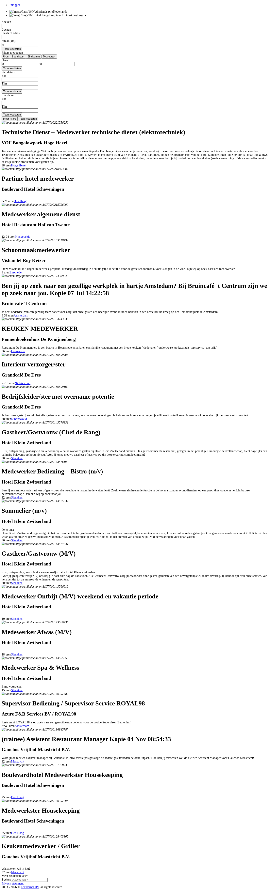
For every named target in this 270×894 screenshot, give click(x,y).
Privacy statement (13, 883)
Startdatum (18, 56)
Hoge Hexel (18, 165)
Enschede (15, 272)
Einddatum (33, 56)
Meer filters (9, 118)
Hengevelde (22, 236)
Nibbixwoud (22, 383)
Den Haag (20, 201)
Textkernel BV (30, 887)
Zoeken (6, 879)
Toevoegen (49, 56)
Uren (5, 56)
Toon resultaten (12, 48)
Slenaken (17, 458)
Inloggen (15, 5)
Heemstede (18, 351)
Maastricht (17, 761)
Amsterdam (21, 315)
